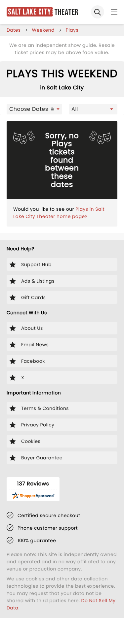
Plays (72, 30)
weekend (43, 30)
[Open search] (97, 11)
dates (14, 30)
